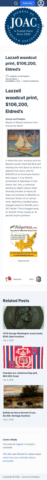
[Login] (41, 3)
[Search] (16, 3)
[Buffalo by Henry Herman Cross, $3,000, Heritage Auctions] (23, 396)
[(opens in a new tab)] (23, 240)
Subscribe (27, 3)
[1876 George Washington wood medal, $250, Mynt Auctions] (23, 317)
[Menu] (43, 26)
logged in (20, 444)
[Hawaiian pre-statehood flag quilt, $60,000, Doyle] (23, 357)
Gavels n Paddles (31, 81)
